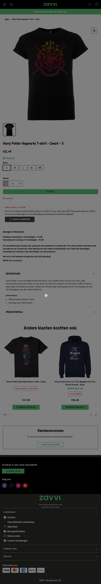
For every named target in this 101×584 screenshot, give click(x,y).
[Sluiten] (46, 295)
